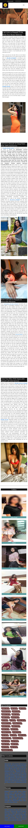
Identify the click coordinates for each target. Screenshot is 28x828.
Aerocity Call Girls (15, 717)
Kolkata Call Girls (16, 714)
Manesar (21, 809)
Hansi (14, 795)
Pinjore (19, 798)
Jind (17, 794)
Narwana (16, 797)
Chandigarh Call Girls (17, 723)
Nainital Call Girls (5, 729)
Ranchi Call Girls (5, 747)
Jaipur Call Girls (22, 708)
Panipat (24, 791)
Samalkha (15, 798)
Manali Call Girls (14, 729)
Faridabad (7, 791)
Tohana (10, 797)
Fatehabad (23, 795)
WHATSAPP (21, 826)
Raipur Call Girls (14, 747)
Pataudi (16, 809)
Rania (24, 800)
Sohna (6, 809)
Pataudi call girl (4, 419)
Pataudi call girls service (8, 148)
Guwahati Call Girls (16, 732)
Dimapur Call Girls (5, 741)
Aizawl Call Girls (15, 741)
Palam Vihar (10, 815)
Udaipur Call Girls (5, 708)
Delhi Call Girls (14, 708)
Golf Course (12, 817)
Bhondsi (17, 814)
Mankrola (14, 812)
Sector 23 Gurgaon (17, 820)
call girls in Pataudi (11, 57)
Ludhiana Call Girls (16, 726)
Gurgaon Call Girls (5, 717)
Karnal (6, 792)
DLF (6, 815)
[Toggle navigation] (24, 5)
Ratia (21, 800)
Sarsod (6, 802)
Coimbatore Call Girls (6, 732)
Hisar (16, 791)
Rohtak (19, 791)
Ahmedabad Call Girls (6, 723)
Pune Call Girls (4, 720)
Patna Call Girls (13, 735)
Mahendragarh (16, 800)
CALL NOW (7, 826)
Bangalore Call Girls (5, 714)
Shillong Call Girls (5, 744)
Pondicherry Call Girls (6, 738)
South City (18, 817)
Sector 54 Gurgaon (13, 818)
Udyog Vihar (12, 814)
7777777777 (18, 1)
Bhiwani (6, 794)
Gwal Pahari (23, 814)
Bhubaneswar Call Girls (18, 738)
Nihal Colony (8, 812)
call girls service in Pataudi (20, 383)
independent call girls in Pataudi (11, 303)
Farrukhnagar (11, 809)
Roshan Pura (20, 812)
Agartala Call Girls (22, 735)
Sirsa (20, 794)
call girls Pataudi (18, 334)
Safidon (6, 800)
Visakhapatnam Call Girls (7, 750)
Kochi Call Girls (5, 735)
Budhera (19, 811)
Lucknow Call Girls (21, 720)
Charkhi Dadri (8, 798)
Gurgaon (12, 791)
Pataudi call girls (6, 86)
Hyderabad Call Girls (6, 711)
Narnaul (18, 795)
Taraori (10, 800)
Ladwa (24, 798)
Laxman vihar (17, 815)
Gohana (6, 797)
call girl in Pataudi (15, 199)
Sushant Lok (13, 811)
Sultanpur (24, 811)
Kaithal (24, 794)
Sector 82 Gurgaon (9, 820)
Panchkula (23, 792)
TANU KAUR (10, 1)
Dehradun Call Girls (5, 726)
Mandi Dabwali (22, 797)
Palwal (6, 795)
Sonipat (10, 792)
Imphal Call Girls (14, 744)
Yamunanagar (17, 792)
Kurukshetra (10, 802)
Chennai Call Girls (16, 711)
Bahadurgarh (12, 794)
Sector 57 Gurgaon (22, 818)
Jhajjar (15, 802)
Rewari (10, 795)
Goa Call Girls (12, 720)
